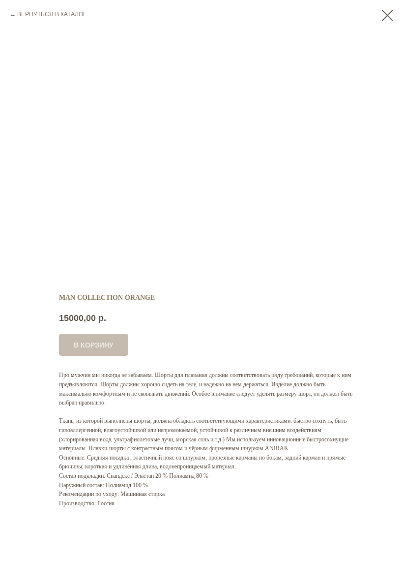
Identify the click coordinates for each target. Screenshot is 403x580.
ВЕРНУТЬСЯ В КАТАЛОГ (51, 14)
